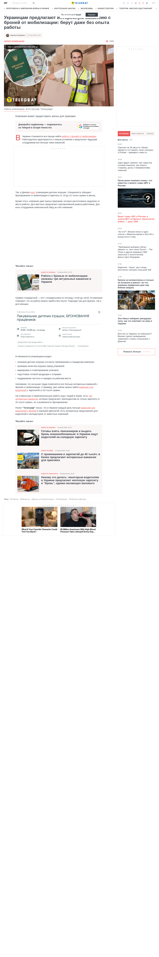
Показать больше (132, 352)
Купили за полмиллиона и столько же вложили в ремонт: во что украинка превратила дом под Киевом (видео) (136, 284)
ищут (33, 192)
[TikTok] (147, 3)
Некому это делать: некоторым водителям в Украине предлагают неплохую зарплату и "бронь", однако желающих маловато (70, 480)
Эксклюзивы (86, 8)
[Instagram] (143, 3)
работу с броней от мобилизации (79, 136)
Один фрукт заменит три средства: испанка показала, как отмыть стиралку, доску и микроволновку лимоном (135, 167)
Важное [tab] (150, 134)
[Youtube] (136, 3)
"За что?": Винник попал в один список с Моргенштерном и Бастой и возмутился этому (136, 234)
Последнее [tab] (124, 134)
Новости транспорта (49, 473)
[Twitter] (139, 3)
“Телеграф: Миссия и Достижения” (135, 8)
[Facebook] (124, 3)
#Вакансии (25, 499)
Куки (78, 15)
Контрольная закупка (64, 8)
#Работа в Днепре (77, 499)
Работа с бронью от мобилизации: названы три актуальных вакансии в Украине (66, 278)
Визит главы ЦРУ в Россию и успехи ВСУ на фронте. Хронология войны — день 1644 (136, 219)
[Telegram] (132, 3)
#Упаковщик (61, 499)
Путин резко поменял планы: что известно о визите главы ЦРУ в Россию (135, 183)
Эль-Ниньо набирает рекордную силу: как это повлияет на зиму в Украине (135, 321)
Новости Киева (47, 450)
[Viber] (128, 3)
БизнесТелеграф (106, 8)
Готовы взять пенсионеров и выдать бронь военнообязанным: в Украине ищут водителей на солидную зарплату (69, 434)
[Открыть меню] (6, 3)
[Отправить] (33, 3)
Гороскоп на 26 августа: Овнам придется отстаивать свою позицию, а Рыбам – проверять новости (136, 150)
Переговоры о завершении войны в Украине (27, 8)
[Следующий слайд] (156, 8)
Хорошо (91, 15)
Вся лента (123, 140)
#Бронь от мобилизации (42, 499)
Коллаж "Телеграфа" (42, 109)
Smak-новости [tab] (137, 134)
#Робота (14, 499)
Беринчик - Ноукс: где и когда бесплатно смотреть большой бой (134, 268)
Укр (153, 3)
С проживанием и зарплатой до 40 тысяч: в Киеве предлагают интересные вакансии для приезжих (70, 457)
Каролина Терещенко (17, 35)
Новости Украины (48, 272)
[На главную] (79, 3)
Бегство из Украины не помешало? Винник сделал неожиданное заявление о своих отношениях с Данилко (135, 338)
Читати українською (14, 41)
